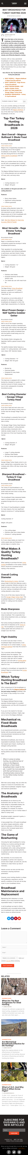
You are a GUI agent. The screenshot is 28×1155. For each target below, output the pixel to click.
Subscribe (8, 960)
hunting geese (22, 660)
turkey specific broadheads (9, 155)
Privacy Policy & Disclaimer (14, 1141)
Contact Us (8, 1139)
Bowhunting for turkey (11, 581)
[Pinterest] (19, 1152)
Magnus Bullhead (19, 689)
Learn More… (22, 1148)
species (14, 922)
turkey (19, 922)
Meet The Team (18, 1139)
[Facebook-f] (9, 1152)
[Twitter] (14, 1152)
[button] (2, 3)
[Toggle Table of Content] (23, 101)
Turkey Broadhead (17, 288)
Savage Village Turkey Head (14, 597)
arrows (9, 922)
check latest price (6, 145)
